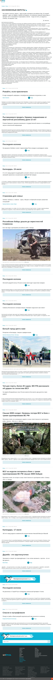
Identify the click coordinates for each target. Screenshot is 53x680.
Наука (20, 655)
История (20, 651)
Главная (3, 6)
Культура (36, 651)
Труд (32, 97)
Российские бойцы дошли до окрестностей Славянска (23, 222)
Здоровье (21, 654)
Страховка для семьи (13, 196)
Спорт (20, 653)
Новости (20, 649)
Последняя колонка (12, 144)
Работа (20, 650)
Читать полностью (26, 107)
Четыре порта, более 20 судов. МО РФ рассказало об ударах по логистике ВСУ (26, 387)
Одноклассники (22, 660)
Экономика (37, 650)
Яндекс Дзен (21, 659)
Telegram (21, 661)
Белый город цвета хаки (14, 329)
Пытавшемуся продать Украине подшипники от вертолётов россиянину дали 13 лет (25, 118)
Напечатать (47, 20)
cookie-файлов (28, 678)
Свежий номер (22, 648)
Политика (36, 649)
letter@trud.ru (32, 677)
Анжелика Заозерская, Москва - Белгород (11, 334)
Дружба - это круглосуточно (16, 555)
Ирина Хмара (5, 562)
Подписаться (48, 641)
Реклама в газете (38, 654)
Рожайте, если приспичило (15, 92)
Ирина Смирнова (6, 97)
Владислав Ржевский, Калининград (9, 618)
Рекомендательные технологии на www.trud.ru (41, 656)
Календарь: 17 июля (12, 530)
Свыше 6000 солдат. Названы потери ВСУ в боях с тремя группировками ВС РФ (26, 414)
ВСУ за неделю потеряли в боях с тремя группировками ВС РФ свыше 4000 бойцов (22, 472)
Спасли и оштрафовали (14, 613)
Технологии (21, 656)
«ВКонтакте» (26, 262)
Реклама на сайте (38, 653)
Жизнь (7, 6)
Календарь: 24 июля (12, 169)
